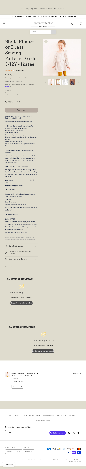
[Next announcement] (82, 8)
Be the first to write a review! (21, 303)
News (16, 415)
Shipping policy (76, 459)
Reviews (72, 415)
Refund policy (43, 459)
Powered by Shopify (31, 459)
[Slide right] (78, 82)
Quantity (8, 90)
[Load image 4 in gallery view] (72, 82)
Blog (10, 415)
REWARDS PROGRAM (43, 420)
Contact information (75, 461)
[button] (4, 23)
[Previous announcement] (4, 8)
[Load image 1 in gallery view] (51, 82)
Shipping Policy (34, 415)
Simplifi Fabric (21, 459)
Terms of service (65, 459)
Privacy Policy (62, 415)
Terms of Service (48, 415)
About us (24, 415)
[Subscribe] (40, 432)
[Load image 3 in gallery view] (65, 82)
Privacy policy (54, 459)
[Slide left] (45, 82)
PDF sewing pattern (28, 160)
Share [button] (10, 266)
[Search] (53, 32)
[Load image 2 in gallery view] (58, 82)
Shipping (8, 78)
